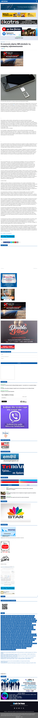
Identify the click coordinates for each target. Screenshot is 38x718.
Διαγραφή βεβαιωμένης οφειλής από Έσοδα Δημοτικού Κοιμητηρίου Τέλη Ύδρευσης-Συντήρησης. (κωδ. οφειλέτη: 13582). (18, 662)
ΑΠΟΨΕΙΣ (33, 618)
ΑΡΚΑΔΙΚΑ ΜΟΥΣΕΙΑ (18, 620)
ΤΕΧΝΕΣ (30, 641)
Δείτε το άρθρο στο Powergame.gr (6, 233)
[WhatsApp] (4, 48)
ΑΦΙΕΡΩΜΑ (23, 621)
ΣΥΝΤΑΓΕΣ (13, 641)
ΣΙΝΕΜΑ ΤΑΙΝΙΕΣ (27, 640)
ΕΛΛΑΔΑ (7, 629)
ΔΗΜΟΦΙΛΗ (10, 485)
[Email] (17, 242)
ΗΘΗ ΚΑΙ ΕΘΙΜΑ (13, 631)
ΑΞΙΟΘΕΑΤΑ (23, 618)
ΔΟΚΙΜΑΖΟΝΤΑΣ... (14, 626)
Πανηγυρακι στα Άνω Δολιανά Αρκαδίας (7, 391)
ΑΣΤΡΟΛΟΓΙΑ (9, 621)
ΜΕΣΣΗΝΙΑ (2, 635)
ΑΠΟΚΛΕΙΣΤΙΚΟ (28, 618)
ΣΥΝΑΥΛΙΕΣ (2, 641)
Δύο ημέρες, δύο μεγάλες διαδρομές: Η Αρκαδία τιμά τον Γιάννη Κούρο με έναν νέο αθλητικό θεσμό (17, 388)
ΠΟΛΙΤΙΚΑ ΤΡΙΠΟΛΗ (32, 638)
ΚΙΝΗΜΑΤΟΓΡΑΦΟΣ (23, 632)
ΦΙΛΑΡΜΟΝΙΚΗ (3, 646)
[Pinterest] (15, 242)
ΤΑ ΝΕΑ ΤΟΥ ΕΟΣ (18, 641)
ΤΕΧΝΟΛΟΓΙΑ (3, 643)
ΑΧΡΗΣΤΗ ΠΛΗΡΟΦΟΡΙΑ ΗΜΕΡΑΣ (31, 621)
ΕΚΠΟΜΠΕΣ (3, 629)
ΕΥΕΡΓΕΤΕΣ (33, 629)
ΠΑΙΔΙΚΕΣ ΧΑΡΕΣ (13, 637)
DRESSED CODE (8, 615)
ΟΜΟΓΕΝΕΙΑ (3, 637)
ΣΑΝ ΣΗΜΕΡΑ (19, 640)
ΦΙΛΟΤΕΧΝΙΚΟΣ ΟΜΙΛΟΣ (10, 646)
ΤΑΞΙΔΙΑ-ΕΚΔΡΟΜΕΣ (25, 641)
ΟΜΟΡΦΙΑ (7, 637)
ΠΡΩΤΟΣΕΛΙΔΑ (13, 640)
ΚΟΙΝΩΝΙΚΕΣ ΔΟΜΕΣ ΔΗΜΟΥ (5, 634)
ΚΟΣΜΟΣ (17, 634)
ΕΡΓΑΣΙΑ (29, 629)
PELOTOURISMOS (31, 615)
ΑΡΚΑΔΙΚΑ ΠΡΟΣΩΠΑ (33, 620)
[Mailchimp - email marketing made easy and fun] (23, 402)
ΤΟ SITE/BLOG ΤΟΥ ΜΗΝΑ (19, 643)
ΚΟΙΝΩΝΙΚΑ (29, 632)
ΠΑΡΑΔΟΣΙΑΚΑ (30, 637)
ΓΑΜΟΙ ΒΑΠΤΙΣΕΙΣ (22, 623)
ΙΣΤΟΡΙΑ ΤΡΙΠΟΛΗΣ (4, 632)
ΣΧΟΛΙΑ (28, 485)
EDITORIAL (13, 615)
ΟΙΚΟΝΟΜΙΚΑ (34, 635)
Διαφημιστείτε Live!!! (19, 38)
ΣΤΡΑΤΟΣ (33, 640)
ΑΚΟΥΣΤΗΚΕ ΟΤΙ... (23, 617)
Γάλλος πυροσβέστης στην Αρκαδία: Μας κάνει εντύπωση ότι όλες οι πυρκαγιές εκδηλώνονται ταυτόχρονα (19, 489)
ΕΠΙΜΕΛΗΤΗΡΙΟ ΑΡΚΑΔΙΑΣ (22, 629)
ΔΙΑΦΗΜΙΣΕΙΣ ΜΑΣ (4, 626)
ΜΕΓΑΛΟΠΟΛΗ (26, 634)
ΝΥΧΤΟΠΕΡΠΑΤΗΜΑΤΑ (21, 635)
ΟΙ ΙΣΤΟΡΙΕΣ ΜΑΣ (28, 635)
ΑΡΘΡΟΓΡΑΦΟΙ (8, 620)
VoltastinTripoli (10, 711)
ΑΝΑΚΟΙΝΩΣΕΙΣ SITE (30, 617)
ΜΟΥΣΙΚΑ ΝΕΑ (8, 635)
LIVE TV (26, 615)
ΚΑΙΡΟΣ (9, 632)
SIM (13, 104)
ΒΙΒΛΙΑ (2, 623)
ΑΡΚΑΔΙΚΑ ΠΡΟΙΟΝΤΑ (26, 620)
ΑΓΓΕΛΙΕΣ (13, 617)
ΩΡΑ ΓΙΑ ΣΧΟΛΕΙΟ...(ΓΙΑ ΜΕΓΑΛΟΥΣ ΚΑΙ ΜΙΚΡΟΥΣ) (8, 649)
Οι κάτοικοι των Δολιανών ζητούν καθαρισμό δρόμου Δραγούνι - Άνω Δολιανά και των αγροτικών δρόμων (18, 385)
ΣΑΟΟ (23, 640)
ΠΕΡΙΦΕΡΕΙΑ (15, 638)
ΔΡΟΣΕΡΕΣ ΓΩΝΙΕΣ (21, 626)
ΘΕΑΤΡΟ (18, 631)
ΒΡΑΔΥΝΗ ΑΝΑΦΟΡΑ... (15, 623)
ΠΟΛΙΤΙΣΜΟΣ (3, 640)
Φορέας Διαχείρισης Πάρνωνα (26, 646)
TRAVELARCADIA (8, 617)
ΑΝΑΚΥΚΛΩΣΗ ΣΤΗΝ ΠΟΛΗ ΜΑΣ (15, 618)
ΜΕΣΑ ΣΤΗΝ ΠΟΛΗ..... (33, 634)
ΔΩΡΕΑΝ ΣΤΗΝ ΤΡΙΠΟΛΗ (29, 626)
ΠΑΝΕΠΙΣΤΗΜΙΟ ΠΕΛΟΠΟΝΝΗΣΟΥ (22, 637)
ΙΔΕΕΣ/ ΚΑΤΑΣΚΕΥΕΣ (24, 631)
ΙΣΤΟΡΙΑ (29, 631)
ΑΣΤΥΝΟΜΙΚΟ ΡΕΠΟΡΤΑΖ (16, 621)
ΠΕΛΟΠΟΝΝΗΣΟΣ (9, 638)
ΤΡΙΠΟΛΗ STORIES (33, 643)
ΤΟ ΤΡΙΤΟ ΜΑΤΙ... (27, 643)
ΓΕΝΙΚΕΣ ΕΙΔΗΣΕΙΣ (4, 239)
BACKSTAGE (3, 615)
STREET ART (3, 617)
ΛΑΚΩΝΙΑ (21, 634)
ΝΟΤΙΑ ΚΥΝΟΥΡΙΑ (14, 635)
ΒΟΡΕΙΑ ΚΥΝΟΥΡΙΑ (7, 623)
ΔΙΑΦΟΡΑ (9, 626)
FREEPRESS (22, 615)
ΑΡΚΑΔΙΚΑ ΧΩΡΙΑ (3, 621)
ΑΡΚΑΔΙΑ (13, 620)
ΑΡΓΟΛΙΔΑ (2, 620)
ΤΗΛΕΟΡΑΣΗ (8, 643)
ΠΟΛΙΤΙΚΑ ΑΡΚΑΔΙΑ (25, 638)
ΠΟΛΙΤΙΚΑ (20, 638)
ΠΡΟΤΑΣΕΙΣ (8, 640)
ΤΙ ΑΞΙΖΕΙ (13, 643)
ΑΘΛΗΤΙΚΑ (18, 617)
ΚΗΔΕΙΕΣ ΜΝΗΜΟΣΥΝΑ (15, 632)
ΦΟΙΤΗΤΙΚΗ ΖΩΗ (18, 646)
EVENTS (18, 615)
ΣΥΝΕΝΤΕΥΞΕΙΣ (8, 641)
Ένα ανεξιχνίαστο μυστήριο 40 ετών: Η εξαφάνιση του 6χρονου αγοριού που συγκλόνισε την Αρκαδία (21, 493)
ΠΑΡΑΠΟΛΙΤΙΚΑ (3, 638)
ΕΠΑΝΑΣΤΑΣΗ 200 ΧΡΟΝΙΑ (13, 629)
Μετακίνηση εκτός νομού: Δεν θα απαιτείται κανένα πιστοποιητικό (17, 497)
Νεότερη (2, 268)
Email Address (4, 397)
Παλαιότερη (35, 268)
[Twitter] (3, 48)
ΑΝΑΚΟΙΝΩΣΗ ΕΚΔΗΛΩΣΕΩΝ (5, 618)
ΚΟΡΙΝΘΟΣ (12, 634)
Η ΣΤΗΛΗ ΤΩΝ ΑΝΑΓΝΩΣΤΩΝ (5, 631)
